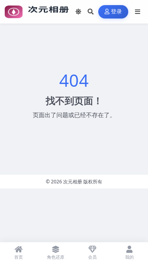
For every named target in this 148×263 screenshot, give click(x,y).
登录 (116, 12)
